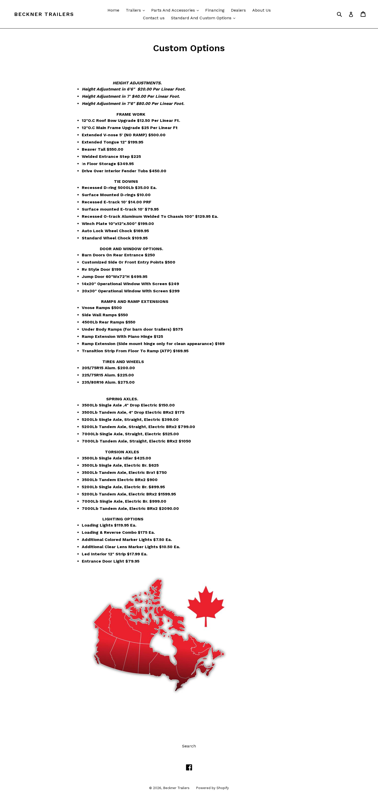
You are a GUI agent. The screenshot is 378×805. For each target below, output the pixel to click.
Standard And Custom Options (204, 17)
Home (113, 10)
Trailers (136, 10)
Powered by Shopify (212, 788)
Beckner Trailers (44, 14)
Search (189, 746)
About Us (261, 10)
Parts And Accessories (176, 10)
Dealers (238, 10)
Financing (214, 10)
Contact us (154, 17)
